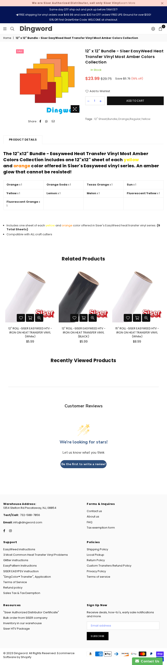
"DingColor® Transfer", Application (27, 577)
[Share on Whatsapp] (46, 121)
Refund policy (12, 587)
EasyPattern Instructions (20, 566)
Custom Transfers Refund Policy (109, 566)
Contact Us (149, 661)
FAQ (89, 522)
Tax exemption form (101, 528)
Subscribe (98, 636)
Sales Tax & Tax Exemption (21, 593)
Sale (20, 51)
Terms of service (98, 577)
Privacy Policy (96, 571)
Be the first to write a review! (83, 464)
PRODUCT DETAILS (23, 140)
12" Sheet (100, 119)
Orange (123, 119)
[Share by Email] (53, 121)
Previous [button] (7, 311)
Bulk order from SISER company (25, 618)
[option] (48, 81)
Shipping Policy (97, 549)
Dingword (36, 28)
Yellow (145, 119)
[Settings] (153, 28)
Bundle (112, 119)
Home (7, 38)
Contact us (94, 511)
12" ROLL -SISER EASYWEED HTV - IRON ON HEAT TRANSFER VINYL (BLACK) (83, 332)
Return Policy (96, 560)
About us (93, 516)
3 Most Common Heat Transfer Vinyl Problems (35, 555)
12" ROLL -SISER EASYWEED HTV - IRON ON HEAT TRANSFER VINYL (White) (30, 332)
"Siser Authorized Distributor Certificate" (31, 612)
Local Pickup (95, 555)
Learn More (83, 3)
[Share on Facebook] (40, 121)
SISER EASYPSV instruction (21, 571)
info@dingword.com (27, 522)
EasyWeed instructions (19, 549)
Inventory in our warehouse (22, 623)
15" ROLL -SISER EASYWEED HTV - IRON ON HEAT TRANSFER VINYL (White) (137, 332)
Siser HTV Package (16, 629)
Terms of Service (15, 582)
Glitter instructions (15, 560)
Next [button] (160, 311)
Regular (135, 119)
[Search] (12, 28)
